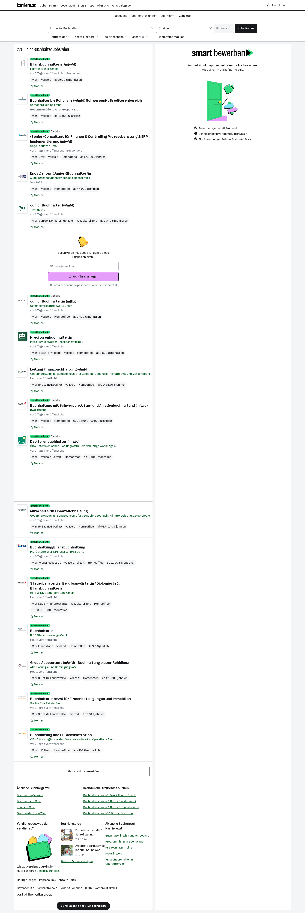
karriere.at (113, 828)
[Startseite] (28, 5)
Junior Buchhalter (37, 49)
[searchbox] (83, 266)
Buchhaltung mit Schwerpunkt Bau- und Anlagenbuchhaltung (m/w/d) (89, 405)
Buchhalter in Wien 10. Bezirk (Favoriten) (108, 813)
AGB (73, 880)
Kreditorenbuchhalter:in (51, 337)
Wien (65, 49)
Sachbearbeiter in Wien (31, 813)
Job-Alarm (167, 15)
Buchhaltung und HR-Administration (61, 735)
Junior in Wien (26, 807)
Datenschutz (25, 888)
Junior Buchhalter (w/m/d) (52, 205)
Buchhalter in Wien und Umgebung (127, 835)
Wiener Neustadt (50, 562)
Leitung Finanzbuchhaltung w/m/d (58, 369)
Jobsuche (120, 15)
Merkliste (184, 15)
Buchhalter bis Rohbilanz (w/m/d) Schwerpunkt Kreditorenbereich (86, 100)
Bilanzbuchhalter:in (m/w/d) (53, 64)
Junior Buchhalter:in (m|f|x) (53, 301)
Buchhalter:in (41, 631)
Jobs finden (246, 28)
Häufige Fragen (27, 880)
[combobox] (101, 28)
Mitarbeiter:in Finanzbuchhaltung (59, 511)
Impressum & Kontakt (53, 880)
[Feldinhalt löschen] (152, 28)
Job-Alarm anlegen (85, 276)
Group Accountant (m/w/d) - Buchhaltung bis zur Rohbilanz (79, 663)
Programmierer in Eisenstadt (124, 841)
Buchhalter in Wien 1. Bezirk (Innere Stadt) (109, 795)
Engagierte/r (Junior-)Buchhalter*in (60, 173)
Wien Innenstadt (42, 646)
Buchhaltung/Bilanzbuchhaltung (57, 547)
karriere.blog (71, 824)
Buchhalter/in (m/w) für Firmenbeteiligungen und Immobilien (80, 699)
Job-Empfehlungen (143, 15)
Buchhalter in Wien (29, 801)
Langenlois (66, 220)
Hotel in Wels (113, 853)
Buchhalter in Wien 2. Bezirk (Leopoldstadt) (111, 807)
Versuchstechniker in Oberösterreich (119, 861)
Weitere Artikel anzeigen (77, 861)
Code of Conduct (70, 888)
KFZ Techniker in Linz (118, 847)
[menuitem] (62, 37)
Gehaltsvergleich (48, 870)
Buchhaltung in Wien (30, 795)
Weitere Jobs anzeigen (83, 771)
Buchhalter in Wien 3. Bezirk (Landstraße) (109, 801)
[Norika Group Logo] (34, 895)
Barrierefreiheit (47, 888)
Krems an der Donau (45, 220)
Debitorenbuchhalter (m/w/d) (54, 441)
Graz (42, 157)
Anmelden (278, 5)
